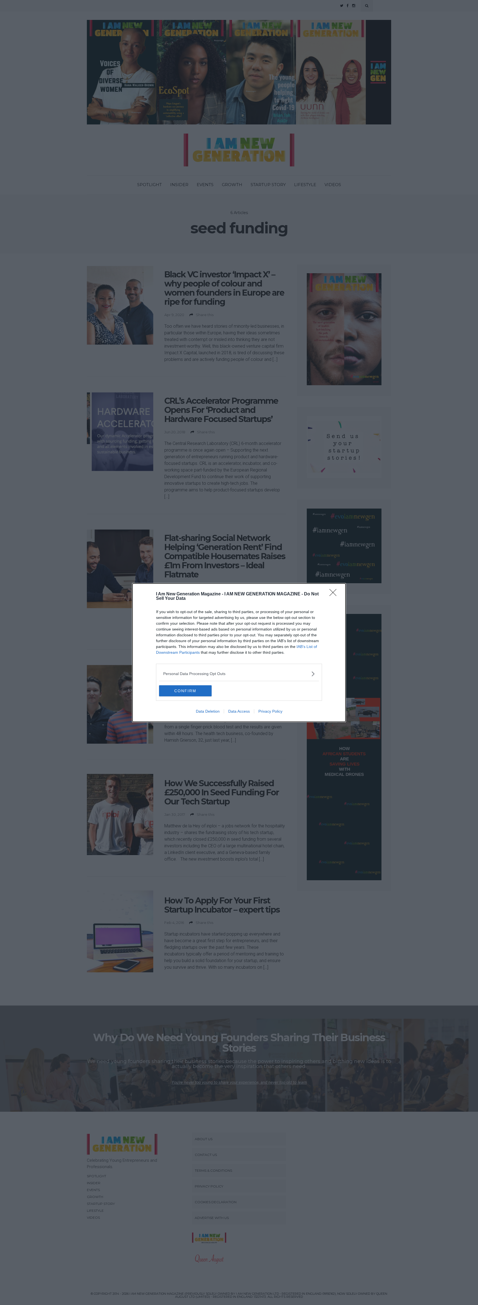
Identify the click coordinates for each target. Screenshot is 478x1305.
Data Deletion (208, 711)
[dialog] (239, 653)
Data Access (239, 711)
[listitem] (239, 674)
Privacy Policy (270, 711)
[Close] (334, 594)
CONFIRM (185, 691)
